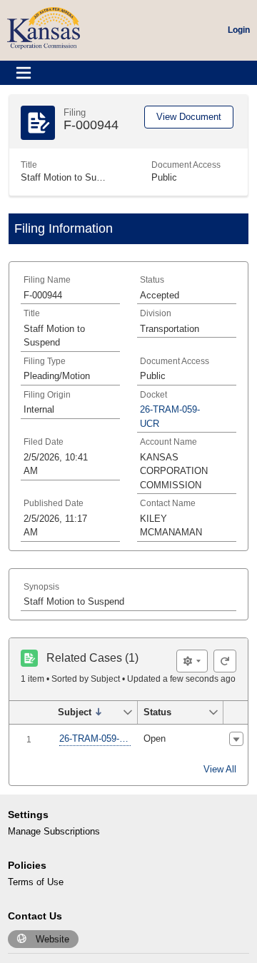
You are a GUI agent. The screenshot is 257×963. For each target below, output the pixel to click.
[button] (87, 712)
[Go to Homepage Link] (43, 27)
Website (52, 939)
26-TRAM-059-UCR (95, 738)
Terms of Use (36, 882)
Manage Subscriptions (54, 831)
